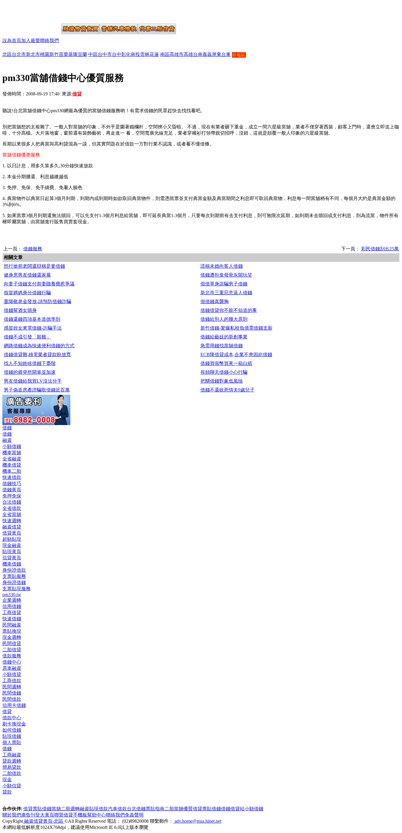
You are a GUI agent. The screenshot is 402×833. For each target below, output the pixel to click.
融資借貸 (11, 526)
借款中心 (11, 717)
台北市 (19, 54)
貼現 (94, 808)
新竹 (54, 54)
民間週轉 (11, 686)
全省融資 (11, 458)
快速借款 (11, 477)
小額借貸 (11, 674)
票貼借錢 (211, 808)
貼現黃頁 (11, 551)
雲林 (144, 54)
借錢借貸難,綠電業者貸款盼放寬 (37, 354)
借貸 (7, 711)
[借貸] (24, 11)
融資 (7, 440)
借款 (103, 808)
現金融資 (11, 545)
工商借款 (11, 680)
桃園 (44, 54)
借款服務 (11, 655)
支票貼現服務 (16, 588)
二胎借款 (11, 773)
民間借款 (11, 699)
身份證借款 (14, 570)
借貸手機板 (75, 814)
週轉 (75, 808)
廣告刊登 (30, 814)
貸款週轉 (11, 760)
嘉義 (207, 54)
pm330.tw (11, 594)
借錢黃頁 (11, 489)
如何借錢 (11, 730)
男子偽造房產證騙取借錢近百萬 (37, 389)
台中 (116, 54)
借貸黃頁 (11, 533)
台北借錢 (136, 808)
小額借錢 (11, 446)
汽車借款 (117, 808)
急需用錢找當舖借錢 (221, 345)
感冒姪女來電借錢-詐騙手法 (33, 327)
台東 (226, 54)
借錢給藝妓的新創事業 (223, 336)
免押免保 (11, 495)
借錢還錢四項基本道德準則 (32, 319)
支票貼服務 (14, 576)
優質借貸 (192, 808)
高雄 (188, 54)
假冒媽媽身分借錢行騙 (27, 292)
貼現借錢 (11, 736)
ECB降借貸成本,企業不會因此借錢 (236, 354)
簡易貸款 (11, 767)
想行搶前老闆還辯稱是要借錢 (34, 266)
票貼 (37, 808)
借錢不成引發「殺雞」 (27, 336)
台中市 (105, 54)
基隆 (73, 54)
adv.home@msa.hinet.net (197, 821)
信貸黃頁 (11, 557)
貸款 (7, 791)
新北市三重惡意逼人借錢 (226, 292)
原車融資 (11, 668)
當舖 (56, 808)
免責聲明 (134, 814)
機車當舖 (11, 452)
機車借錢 (11, 563)
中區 (93, 54)
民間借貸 (11, 643)
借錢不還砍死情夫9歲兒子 (227, 389)
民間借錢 (11, 692)
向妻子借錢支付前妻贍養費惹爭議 (39, 283)
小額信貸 (11, 785)
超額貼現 (11, 539)
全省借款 (11, 508)
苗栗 (63, 54)
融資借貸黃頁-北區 (43, 821)
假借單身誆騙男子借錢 (223, 283)
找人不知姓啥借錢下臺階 (30, 363)
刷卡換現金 (14, 723)
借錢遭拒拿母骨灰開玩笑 (226, 274)
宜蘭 (82, 54)
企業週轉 (11, 600)
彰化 (126, 54)
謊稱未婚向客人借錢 (221, 266)
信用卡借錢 (14, 705)
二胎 (65, 808)
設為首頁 (11, 40)
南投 (135, 54)
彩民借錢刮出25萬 (380, 248)
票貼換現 (11, 631)
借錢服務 (32, 248)
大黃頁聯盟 (52, 814)
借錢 (7, 427)
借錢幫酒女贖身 (20, 310)
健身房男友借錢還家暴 (27, 274)
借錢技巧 (11, 483)
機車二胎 (11, 471)
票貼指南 (155, 808)
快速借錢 (11, 618)
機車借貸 (11, 464)
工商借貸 (11, 612)
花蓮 (154, 54)
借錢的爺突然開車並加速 (30, 372)
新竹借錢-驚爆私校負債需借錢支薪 (236, 327)
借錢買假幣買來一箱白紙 (226, 363)
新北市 (33, 54)
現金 (7, 779)
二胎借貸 (11, 649)
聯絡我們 (49, 40)
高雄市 (177, 54)
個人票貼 (11, 742)
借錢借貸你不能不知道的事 (228, 310)
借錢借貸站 (233, 808)
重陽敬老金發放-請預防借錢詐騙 (37, 301)
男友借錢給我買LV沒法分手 (33, 381)
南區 (165, 54)
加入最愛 (30, 40)
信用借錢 (11, 606)
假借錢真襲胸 (214, 301)
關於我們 (11, 814)
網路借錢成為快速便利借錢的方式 (39, 345)
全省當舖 (11, 514)
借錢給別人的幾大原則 (223, 319)
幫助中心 (96, 814)
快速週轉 (11, 520)
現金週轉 (11, 637)
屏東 (216, 54)
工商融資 (11, 754)
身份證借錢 (14, 582)
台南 (197, 54)
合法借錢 (11, 502)
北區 (7, 54)
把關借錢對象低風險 (221, 381)
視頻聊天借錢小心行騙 (223, 372)
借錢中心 (11, 662)
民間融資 (11, 624)
